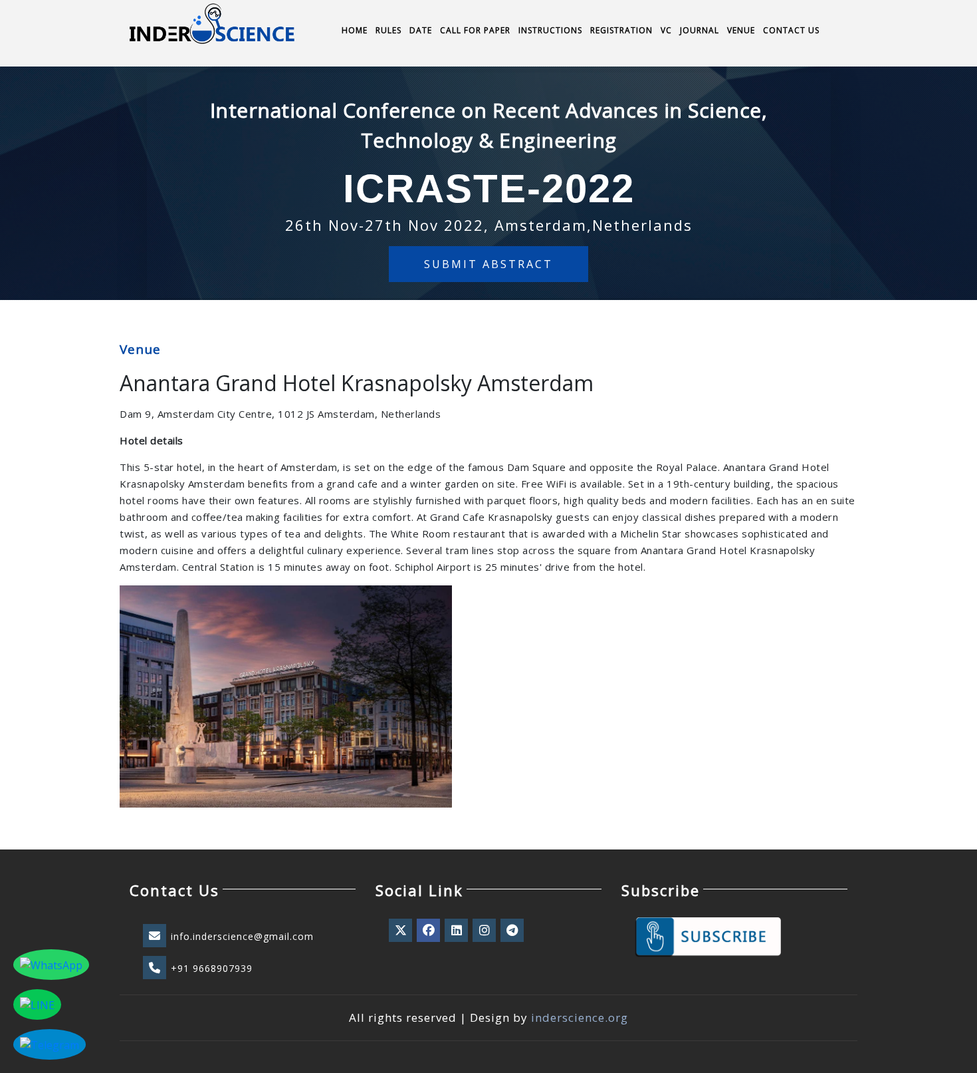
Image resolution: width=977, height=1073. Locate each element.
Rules (388, 30)
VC (666, 30)
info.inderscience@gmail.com (242, 936)
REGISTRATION (621, 30)
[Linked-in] (457, 930)
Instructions (550, 30)
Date (420, 30)
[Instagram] (485, 930)
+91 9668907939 (212, 968)
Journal (699, 30)
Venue (741, 30)
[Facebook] (429, 930)
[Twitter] (401, 930)
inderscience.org (579, 1017)
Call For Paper (475, 30)
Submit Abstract (488, 264)
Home (355, 30)
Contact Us (791, 30)
